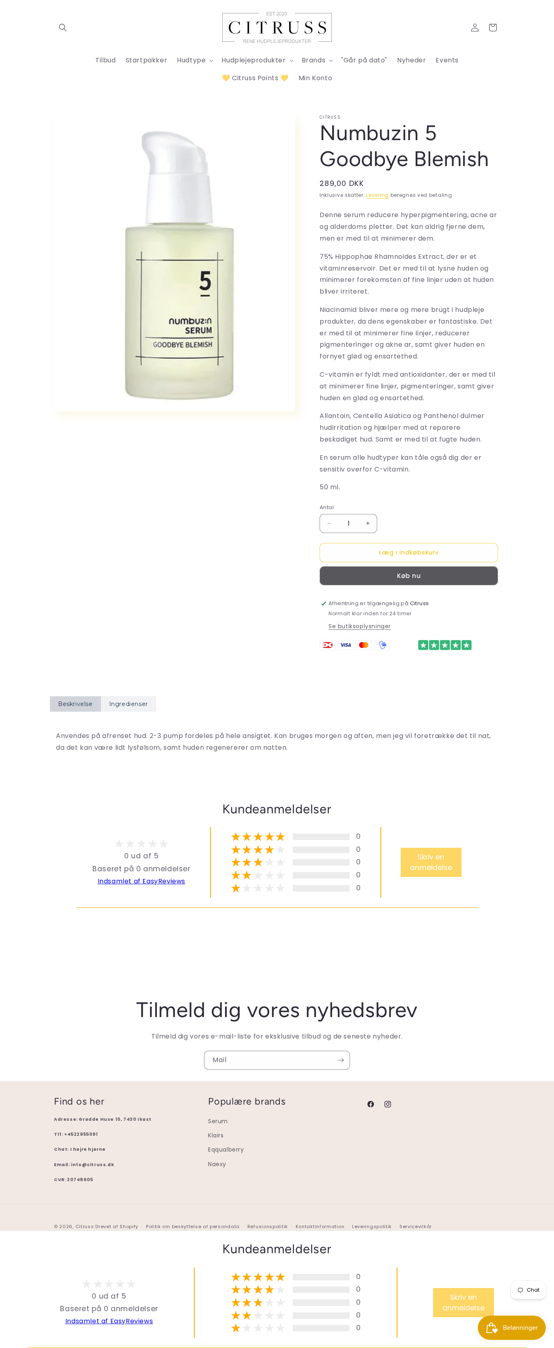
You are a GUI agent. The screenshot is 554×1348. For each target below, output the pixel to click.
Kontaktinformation (320, 1226)
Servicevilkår (415, 1226)
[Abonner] (341, 1060)
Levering (377, 195)
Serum (218, 1121)
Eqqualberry (226, 1150)
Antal (327, 507)
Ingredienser (128, 704)
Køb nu (409, 576)
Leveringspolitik (372, 1226)
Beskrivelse (75, 704)
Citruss (85, 1226)
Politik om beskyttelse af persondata (193, 1226)
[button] (63, 27)
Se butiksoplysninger (360, 626)
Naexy (217, 1164)
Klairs (216, 1135)
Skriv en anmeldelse (431, 862)
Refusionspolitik (267, 1226)
